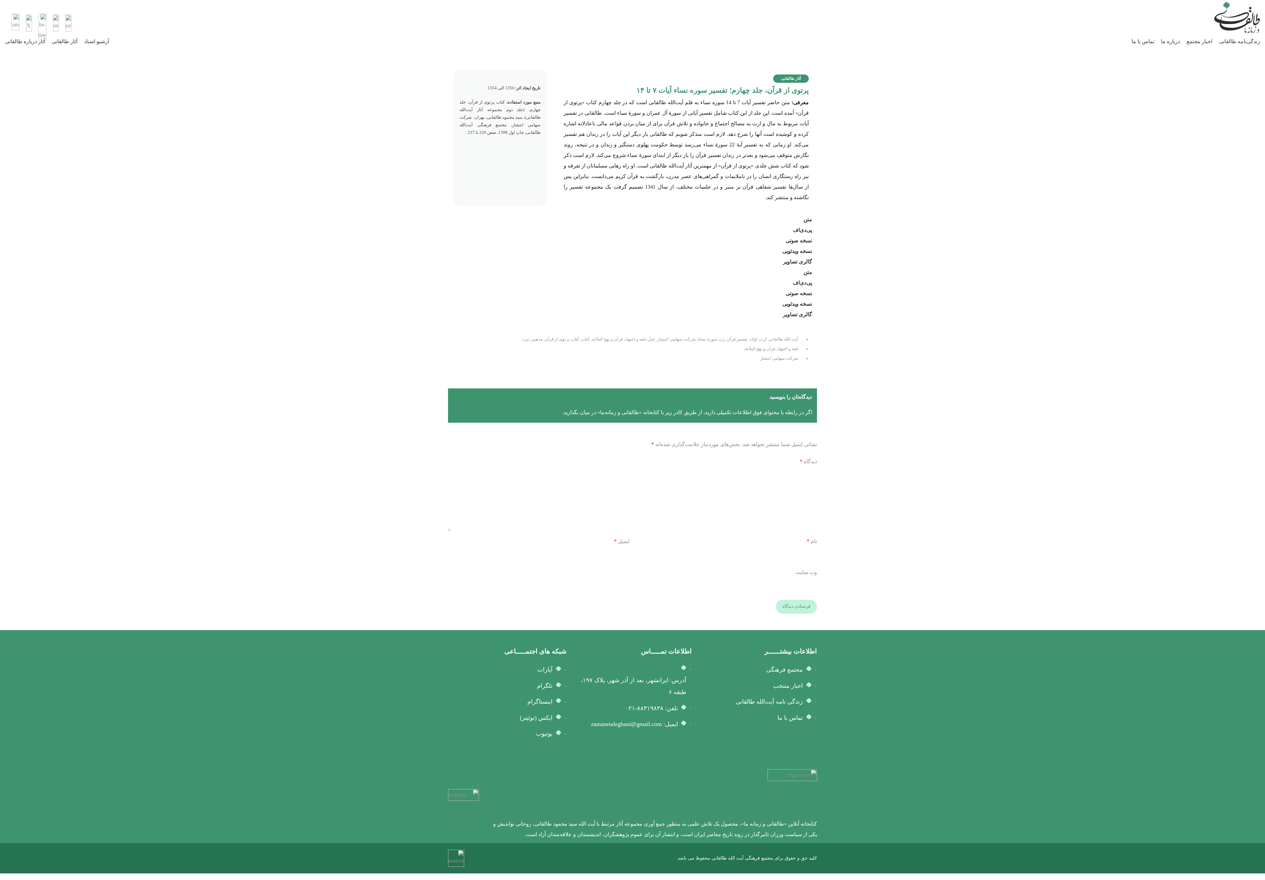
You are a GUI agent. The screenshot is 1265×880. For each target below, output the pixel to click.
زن (722, 339)
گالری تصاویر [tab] (797, 261)
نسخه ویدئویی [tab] (797, 251)
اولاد (753, 339)
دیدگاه (808, 461)
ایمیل (621, 541)
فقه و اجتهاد (635, 339)
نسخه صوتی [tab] (799, 240)
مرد (525, 339)
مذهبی (537, 339)
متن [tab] (807, 219)
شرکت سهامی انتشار (677, 339)
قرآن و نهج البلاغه (607, 339)
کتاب (585, 339)
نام (812, 541)
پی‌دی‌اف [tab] (802, 230)
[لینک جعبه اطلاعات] (632, 17)
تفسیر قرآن (737, 339)
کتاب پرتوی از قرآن (562, 339)
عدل (652, 339)
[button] (791, 79)
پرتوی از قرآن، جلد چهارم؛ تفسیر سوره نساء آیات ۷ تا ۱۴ (722, 90)
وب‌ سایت (806, 572)
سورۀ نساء (707, 339)
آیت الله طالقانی (783, 339)
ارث (763, 339)
